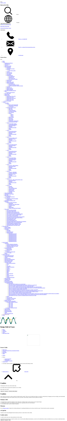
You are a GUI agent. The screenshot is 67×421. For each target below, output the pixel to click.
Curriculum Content (8, 262)
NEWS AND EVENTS (11, 92)
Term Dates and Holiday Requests (10, 90)
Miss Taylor (11, 109)
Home (4, 61)
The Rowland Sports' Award (11, 218)
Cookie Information (8, 358)
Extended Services (10, 75)
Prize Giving (7, 209)
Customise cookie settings (13, 391)
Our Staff (8, 69)
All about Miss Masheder (13, 124)
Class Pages (7, 102)
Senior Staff (4, 352)
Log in (4, 315)
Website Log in (5, 361)
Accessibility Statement (8, 360)
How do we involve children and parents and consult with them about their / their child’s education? (25, 286)
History (8, 269)
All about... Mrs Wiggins (13, 173)
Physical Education (10, 273)
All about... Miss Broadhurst (13, 165)
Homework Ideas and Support (12, 202)
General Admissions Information (12, 244)
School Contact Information (9, 255)
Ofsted (4, 353)
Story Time (6, 194)
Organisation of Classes (10, 68)
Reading (10, 206)
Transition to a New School (11, 298)
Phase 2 (12, 115)
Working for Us (7, 250)
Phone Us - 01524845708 (22, 39)
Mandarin (8, 270)
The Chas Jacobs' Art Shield (11, 210)
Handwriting (11, 203)
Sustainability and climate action (10, 200)
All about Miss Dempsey (13, 144)
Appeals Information (10, 247)
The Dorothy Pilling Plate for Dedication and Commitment (16, 221)
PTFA (6, 91)
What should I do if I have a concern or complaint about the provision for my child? (22, 295)
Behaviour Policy (7, 278)
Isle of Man (8, 230)
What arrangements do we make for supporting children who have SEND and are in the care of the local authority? (28, 294)
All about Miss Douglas (13, 151)
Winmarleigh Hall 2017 (13, 234)
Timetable (10, 186)
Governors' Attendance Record (12, 307)
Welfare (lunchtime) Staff (11, 251)
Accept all (6, 391)
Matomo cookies (6, 408)
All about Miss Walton (12, 158)
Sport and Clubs (7, 197)
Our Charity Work (8, 93)
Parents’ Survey (7, 95)
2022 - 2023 (11, 304)
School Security (9, 87)
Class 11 (8, 178)
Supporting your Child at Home (14, 204)
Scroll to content (3, 2)
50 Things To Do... (12, 205)
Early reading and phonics (11, 263)
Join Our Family (5, 242)
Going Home (9, 81)
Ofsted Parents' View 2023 (11, 96)
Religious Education (10, 275)
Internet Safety (7, 94)
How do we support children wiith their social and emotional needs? (20, 292)
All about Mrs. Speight (12, 123)
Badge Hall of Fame (12, 125)
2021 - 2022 (11, 305)
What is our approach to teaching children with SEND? (18, 288)
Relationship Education (10, 277)
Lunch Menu (9, 74)
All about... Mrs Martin (12, 172)
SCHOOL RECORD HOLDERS (12, 198)
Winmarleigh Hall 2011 (12, 240)
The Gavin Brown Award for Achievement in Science (15, 216)
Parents (4, 62)
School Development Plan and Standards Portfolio (11, 350)
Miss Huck (10, 108)
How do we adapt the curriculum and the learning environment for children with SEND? (23, 289)
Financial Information (8, 311)
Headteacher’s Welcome (9, 63)
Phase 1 (12, 114)
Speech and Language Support (14, 84)
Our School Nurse (12, 83)
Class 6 (8, 143)
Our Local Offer (9, 297)
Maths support (11, 207)
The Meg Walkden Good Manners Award (13, 223)
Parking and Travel (10, 88)
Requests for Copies (8, 310)
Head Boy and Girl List (10, 196)
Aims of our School (8, 65)
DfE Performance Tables (9, 260)
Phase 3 (12, 116)
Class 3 (8, 122)
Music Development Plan (9, 313)
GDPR (6, 312)
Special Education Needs (9, 282)
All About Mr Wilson (12, 157)
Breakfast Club (11, 77)
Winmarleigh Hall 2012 (13, 239)
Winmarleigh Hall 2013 (13, 238)
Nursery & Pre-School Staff (13, 104)
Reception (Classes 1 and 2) (11, 107)
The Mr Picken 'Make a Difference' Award (14, 224)
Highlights (10, 126)
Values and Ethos (7, 309)
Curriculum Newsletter (12, 111)
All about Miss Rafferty (13, 131)
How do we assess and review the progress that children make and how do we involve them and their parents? (27, 287)
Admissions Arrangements (9, 256)
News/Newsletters (8, 228)
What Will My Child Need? (13, 105)
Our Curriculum (9, 73)
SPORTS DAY (9, 199)
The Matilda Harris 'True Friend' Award (13, 225)
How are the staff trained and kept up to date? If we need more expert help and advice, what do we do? (26, 290)
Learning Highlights (12, 110)
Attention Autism (11, 189)
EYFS (8, 264)
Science (8, 276)
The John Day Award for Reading (12, 215)
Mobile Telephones (10, 89)
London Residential (10, 231)
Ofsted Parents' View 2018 (11, 98)
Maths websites (11, 117)
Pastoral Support (9, 80)
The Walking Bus (12, 76)
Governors (4, 351)
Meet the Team (11, 190)
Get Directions (20, 55)
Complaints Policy (8, 279)
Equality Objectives (8, 300)
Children (4, 101)
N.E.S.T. (8, 185)
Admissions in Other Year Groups (12, 246)
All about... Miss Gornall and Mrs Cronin (15, 179)
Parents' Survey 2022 (10, 97)
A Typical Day (11, 106)
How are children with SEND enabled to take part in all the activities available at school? (23, 291)
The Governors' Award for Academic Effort (14, 214)
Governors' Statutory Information (10, 301)
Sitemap (4, 355)
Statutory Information (6, 254)
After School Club (12, 78)
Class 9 (8, 164)
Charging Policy (7, 308)
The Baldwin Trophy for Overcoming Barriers (14, 222)
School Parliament (8, 195)
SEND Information (10, 283)
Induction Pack (9, 249)
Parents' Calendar (7, 227)
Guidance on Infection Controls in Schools (16, 85)
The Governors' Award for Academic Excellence (15, 213)
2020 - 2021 (11, 306)
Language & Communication (13, 120)
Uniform (8, 71)
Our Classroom (11, 112)
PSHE (8, 274)
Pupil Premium (7, 280)
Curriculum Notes (12, 191)
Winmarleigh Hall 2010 (13, 241)
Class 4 (8, 130)
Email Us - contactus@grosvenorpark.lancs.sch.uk (26, 47)
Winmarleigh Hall (10, 232)
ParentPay (8, 86)
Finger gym (11, 118)
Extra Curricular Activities (13, 79)
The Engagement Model (13, 188)
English (10, 129)
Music (8, 272)
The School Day (9, 72)
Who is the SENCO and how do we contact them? (17, 284)
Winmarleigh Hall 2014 (13, 237)
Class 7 (8, 150)
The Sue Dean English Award (12, 220)
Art (7, 265)
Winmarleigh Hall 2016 (13, 235)
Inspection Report (7, 258)
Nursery (8, 103)
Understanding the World (13, 121)
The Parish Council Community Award (13, 212)
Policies (8, 296)
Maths (10, 128)
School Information (8, 66)
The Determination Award (11, 219)
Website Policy (7, 359)
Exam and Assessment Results (10, 259)
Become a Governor (8, 252)
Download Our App (6, 314)
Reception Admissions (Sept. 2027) (12, 245)
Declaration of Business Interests (12, 302)
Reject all (2, 391)
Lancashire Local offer (10, 299)
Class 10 (8, 171)
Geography (8, 268)
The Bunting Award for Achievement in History (15, 217)
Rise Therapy (11, 187)
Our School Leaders (12, 70)
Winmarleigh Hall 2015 (13, 236)
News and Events (5, 226)
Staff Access (5, 349)
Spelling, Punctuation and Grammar (15, 208)
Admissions (9, 67)
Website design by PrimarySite (15, 371)
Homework (6, 201)
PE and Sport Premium (8, 281)
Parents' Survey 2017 (10, 99)
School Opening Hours (8, 261)
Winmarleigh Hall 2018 (13, 233)
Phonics (10, 113)
